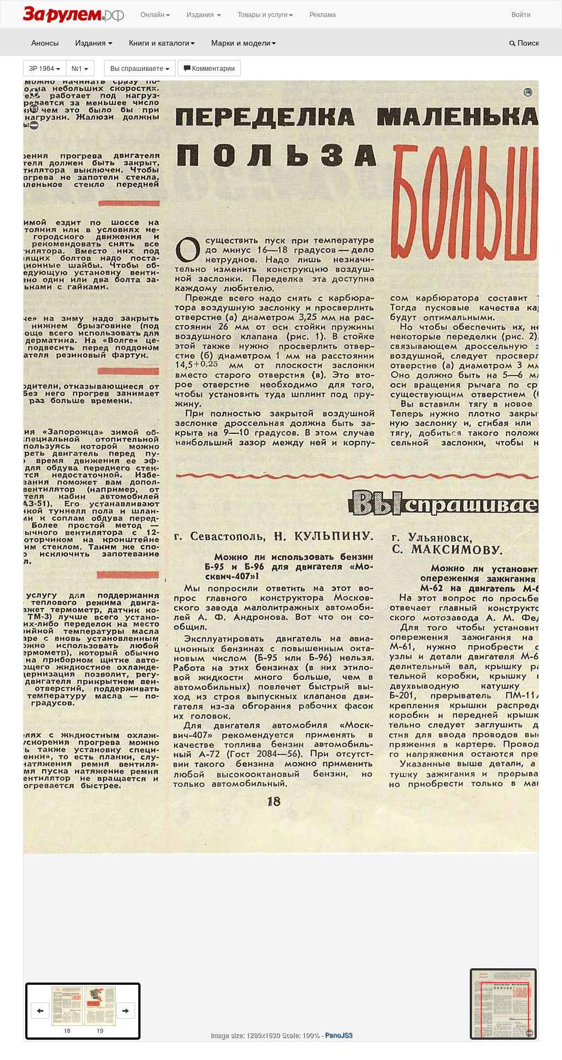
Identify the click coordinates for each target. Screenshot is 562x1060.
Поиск (527, 42)
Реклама (323, 14)
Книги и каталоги (159, 42)
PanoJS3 (338, 1034)
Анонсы (45, 42)
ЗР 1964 (42, 67)
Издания (201, 14)
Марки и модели (241, 42)
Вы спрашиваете (137, 67)
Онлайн (152, 14)
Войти (521, 14)
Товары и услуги (263, 14)
